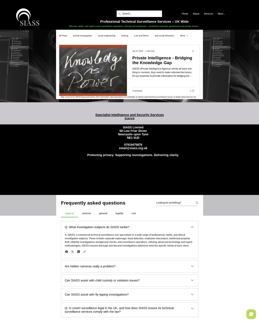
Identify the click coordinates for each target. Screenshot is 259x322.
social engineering (106, 35)
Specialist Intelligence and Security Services (129, 115)
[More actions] (194, 51)
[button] (66, 252)
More (182, 35)
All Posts (63, 35)
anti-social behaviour (164, 35)
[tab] (69, 213)
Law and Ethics (141, 35)
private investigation (82, 35)
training (124, 35)
